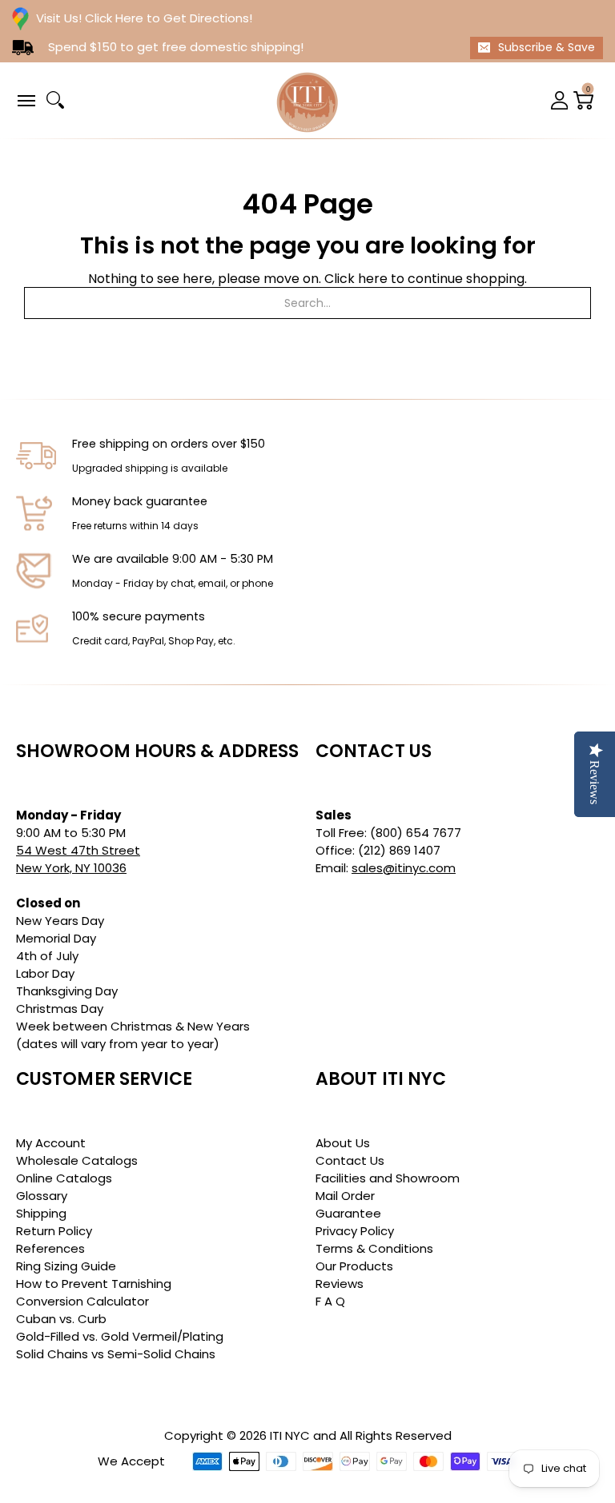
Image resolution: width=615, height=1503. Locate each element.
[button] (25, 99)
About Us (343, 1142)
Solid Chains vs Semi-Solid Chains (115, 1354)
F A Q (330, 1301)
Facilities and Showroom (388, 1178)
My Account (51, 1142)
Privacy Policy (355, 1230)
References (50, 1248)
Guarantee (348, 1213)
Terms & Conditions (374, 1248)
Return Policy (54, 1230)
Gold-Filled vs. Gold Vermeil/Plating (119, 1336)
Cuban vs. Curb (61, 1318)
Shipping (41, 1213)
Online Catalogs (64, 1178)
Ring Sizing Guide (66, 1266)
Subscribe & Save (546, 47)
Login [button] (560, 100)
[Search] (55, 100)
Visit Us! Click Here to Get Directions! (144, 18)
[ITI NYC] (307, 100)
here (373, 278)
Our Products (354, 1266)
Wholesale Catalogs (77, 1160)
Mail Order (345, 1195)
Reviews (340, 1283)
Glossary (41, 1195)
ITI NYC (290, 1435)
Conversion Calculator (82, 1301)
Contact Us (350, 1160)
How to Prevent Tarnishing (93, 1283)
